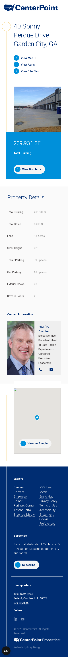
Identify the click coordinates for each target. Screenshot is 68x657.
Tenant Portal (22, 510)
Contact (19, 492)
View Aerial (27, 64)
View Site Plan (29, 71)
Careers (19, 487)
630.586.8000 (21, 603)
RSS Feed (46, 487)
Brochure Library (24, 514)
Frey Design (34, 647)
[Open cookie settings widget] (6, 650)
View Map (26, 58)
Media (43, 492)
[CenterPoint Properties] (31, 7)
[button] (26, 565)
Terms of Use (48, 505)
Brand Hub (46, 496)
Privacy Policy (48, 501)
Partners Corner (24, 505)
